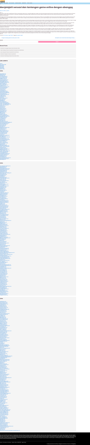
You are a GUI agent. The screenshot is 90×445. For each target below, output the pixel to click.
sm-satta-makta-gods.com (5, 409)
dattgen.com (2, 371)
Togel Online (29, 2)
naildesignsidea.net (3, 357)
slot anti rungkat (72, 435)
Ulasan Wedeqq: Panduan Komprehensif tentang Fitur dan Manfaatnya (12, 50)
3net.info (1, 342)
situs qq (21, 435)
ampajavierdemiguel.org (4, 309)
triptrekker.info (3, 239)
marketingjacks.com (4, 152)
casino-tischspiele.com (4, 104)
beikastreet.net (3, 74)
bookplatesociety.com (4, 335)
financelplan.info (3, 173)
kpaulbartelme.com (3, 255)
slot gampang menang (69, 437)
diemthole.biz (2, 112)
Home (1, 2)
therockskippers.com (4, 143)
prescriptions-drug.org (4, 91)
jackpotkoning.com (3, 280)
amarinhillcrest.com (3, 98)
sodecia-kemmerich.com (4, 260)
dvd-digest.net (2, 136)
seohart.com (2, 415)
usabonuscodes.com (4, 408)
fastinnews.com (3, 277)
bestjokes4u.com (3, 186)
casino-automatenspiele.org (5, 104)
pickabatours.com (3, 171)
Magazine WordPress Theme (64, 443)
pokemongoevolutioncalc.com (5, 286)
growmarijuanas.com (4, 207)
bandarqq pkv (10, 435)
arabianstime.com (3, 366)
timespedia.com (3, 111)
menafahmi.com (3, 395)
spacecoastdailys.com (4, 412)
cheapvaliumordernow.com (5, 258)
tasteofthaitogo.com (4, 123)
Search (1, 40)
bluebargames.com (3, 80)
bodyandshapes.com (4, 425)
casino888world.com (4, 262)
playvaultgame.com (3, 290)
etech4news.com (3, 376)
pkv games (18, 35)
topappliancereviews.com (5, 153)
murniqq (5, 437)
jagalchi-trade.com (3, 323)
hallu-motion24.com (4, 142)
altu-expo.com (3, 350)
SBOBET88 (24, 2)
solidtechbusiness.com (4, 250)
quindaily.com (2, 419)
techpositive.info (3, 217)
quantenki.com (3, 244)
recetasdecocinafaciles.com (5, 356)
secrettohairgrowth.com (4, 123)
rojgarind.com (2, 203)
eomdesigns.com (3, 238)
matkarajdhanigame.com (4, 178)
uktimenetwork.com (4, 302)
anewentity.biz (2, 118)
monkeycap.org (3, 96)
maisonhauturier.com (4, 394)
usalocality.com (3, 304)
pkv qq (1, 435)
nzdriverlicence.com (4, 399)
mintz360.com (2, 191)
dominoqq (2, 66)
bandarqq (19, 437)
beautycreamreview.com (4, 369)
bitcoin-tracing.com (4, 424)
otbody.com (2, 105)
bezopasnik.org (3, 125)
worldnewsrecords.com (4, 249)
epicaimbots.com (3, 375)
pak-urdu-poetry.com (4, 218)
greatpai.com (2, 358)
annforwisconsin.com (4, 314)
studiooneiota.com (3, 229)
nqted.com (2, 398)
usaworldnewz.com (3, 303)
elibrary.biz (2, 347)
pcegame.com (2, 401)
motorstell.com (3, 90)
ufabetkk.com (2, 113)
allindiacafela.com (3, 144)
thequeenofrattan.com (4, 225)
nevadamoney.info (3, 133)
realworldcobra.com (4, 230)
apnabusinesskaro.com (4, 158)
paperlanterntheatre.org (4, 359)
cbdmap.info (2, 176)
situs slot (1, 435)
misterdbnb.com (3, 262)
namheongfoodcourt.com (5, 139)
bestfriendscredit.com (4, 346)
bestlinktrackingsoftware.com (5, 268)
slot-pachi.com (3, 197)
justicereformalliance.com (5, 325)
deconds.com (2, 429)
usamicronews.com (3, 284)
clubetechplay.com (3, 274)
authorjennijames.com (4, 351)
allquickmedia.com (3, 114)
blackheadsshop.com (4, 253)
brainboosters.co (3, 310)
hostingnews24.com (3, 388)
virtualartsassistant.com (4, 256)
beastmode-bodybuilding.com (5, 172)
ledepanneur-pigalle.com (4, 135)
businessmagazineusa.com (5, 245)
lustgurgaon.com (3, 187)
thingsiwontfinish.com (4, 295)
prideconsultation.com (4, 184)
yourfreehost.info (3, 330)
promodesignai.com (3, 417)
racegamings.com (3, 288)
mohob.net (2, 191)
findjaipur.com (2, 315)
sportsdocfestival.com (4, 293)
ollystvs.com (2, 221)
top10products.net (3, 171)
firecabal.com (2, 380)
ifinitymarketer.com (3, 279)
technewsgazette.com (4, 115)
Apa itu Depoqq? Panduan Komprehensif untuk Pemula (10, 52)
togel (22, 35)
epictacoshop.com (3, 130)
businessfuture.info (3, 174)
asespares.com (3, 365)
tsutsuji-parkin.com (3, 353)
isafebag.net (2, 100)
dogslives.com (2, 223)
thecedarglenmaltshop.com (5, 165)
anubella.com (2, 421)
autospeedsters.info (3, 232)
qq (27, 437)
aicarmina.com (3, 312)
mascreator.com (3, 394)
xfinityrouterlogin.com (4, 151)
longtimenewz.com (3, 282)
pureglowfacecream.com (5, 116)
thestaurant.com (3, 267)
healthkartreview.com (4, 385)
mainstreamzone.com (4, 206)
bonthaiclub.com (3, 333)
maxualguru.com (3, 195)
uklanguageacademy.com (5, 168)
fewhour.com (2, 204)
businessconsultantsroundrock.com (6, 426)
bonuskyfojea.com (3, 270)
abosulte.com (2, 420)
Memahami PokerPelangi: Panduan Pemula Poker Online (10, 55)
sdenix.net (2, 97)
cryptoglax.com (3, 326)
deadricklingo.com (3, 235)
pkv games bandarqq (14, 436)
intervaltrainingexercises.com (5, 264)
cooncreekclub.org (3, 77)
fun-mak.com (2, 261)
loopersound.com (3, 323)
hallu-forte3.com (3, 141)
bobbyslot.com (3, 189)
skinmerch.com (3, 320)
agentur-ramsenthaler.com (5, 237)
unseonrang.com (3, 217)
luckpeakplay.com (3, 283)
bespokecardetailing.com (5, 345)
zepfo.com (2, 404)
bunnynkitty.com (3, 124)
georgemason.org (3, 166)
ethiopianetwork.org (4, 210)
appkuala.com (2, 119)
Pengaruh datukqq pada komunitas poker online (10, 37)
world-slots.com (3, 179)
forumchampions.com (4, 79)
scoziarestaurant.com (4, 414)
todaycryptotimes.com (4, 407)
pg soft (56, 435)
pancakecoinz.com (3, 182)
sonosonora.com (3, 336)
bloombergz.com (3, 101)
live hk (1, 63)
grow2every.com (3, 383)
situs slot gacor (65, 435)
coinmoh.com (2, 369)
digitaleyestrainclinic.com (4, 149)
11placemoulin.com (3, 190)
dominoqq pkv (14, 437)
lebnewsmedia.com (3, 336)
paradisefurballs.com (4, 198)
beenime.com (2, 259)
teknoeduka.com (3, 406)
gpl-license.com (3, 382)
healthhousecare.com (4, 384)
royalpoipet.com (3, 266)
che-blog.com (2, 181)
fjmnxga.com (2, 126)
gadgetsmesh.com (3, 211)
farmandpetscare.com (4, 214)
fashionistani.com (3, 378)
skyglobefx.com (3, 236)
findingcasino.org (3, 230)
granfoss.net (2, 143)
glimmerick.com (3, 317)
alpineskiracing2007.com (4, 145)
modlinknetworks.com (4, 281)
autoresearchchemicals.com (5, 157)
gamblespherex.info (3, 237)
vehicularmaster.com (4, 307)
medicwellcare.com (3, 246)
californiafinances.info (4, 131)
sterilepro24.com (3, 250)
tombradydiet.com (3, 332)
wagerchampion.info (4, 233)
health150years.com (4, 91)
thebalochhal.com (3, 306)
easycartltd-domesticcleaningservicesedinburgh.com (10, 430)
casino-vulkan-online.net (4, 146)
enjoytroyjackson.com (4, 375)
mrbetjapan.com (3, 117)
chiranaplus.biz (3, 137)
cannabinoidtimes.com (4, 200)
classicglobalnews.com (4, 427)
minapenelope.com (3, 324)
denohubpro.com (3, 226)
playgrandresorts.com (4, 291)
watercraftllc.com (3, 361)
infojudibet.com (3, 175)
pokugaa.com (2, 289)
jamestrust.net (2, 106)
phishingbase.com (3, 287)
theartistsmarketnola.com (5, 136)
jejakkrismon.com (3, 111)
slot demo (47, 436)
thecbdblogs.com (3, 156)
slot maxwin (60, 435)
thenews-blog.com (3, 407)
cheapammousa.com (4, 355)
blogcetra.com (3, 219)
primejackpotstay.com (4, 288)
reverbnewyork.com (4, 319)
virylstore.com (2, 89)
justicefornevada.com (4, 211)
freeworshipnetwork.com (4, 360)
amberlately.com (3, 310)
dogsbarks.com (3, 373)
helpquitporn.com (3, 386)
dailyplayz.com (3, 275)
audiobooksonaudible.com (5, 422)
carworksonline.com (4, 87)
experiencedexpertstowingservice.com (7, 252)
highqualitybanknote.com (4, 387)
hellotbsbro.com (3, 213)
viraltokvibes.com (3, 93)
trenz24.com (2, 107)
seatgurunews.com (3, 341)
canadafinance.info (3, 132)
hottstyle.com (2, 388)
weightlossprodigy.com (4, 192)
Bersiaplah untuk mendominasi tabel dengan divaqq (64, 37)
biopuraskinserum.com (4, 130)
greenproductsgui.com (4, 201)
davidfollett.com (3, 317)
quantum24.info (3, 243)
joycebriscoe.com (3, 311)
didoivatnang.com (3, 372)
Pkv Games (6, 2)
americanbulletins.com (4, 364)
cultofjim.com (2, 316)
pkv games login (3, 64)
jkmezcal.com (2, 263)
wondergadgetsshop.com (5, 340)
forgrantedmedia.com (4, 85)
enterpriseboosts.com (4, 102)
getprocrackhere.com (4, 276)
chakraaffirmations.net (4, 185)
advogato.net (2, 99)
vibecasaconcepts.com (4, 243)
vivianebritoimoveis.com (4, 94)
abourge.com (2, 362)
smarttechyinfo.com (4, 193)
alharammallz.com (3, 363)
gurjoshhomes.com (3, 331)
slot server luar (43, 435)
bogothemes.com (3, 328)
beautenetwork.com (4, 423)
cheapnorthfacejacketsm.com (5, 330)
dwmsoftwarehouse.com (4, 374)
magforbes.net (3, 95)
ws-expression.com (3, 402)
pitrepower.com (3, 147)
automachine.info (3, 231)
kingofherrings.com (3, 117)
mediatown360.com (3, 148)
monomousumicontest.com (5, 234)
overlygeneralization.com (4, 209)
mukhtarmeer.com (3, 396)
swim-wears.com (3, 84)
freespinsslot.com (3, 198)
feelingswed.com (3, 379)
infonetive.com (3, 129)
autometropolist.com (4, 368)
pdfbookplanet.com (3, 224)
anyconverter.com (3, 110)
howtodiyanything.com (4, 389)
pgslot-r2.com (2, 401)
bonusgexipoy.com (3, 272)
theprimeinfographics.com (5, 257)
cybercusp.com (3, 427)
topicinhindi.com (3, 167)
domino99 (5, 435)
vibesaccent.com (3, 308)
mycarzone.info (3, 242)
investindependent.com (4, 391)
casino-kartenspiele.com (4, 103)
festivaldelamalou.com (4, 81)
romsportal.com (3, 292)
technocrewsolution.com (4, 92)
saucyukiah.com (3, 73)
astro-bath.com (3, 349)
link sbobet (49, 435)
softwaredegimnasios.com (5, 410)
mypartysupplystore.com (5, 313)
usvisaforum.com (3, 321)
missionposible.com (3, 150)
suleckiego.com (3, 159)
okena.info (2, 343)
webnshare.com (3, 208)
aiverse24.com (2, 420)
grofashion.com (3, 285)
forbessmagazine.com (4, 381)
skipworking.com (3, 108)
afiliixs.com (2, 362)
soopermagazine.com (4, 411)
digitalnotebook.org (3, 194)
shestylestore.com (3, 294)
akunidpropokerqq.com (4, 344)
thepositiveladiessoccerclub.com (6, 356)
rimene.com (2, 134)
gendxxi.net (2, 240)
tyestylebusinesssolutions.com (5, 265)
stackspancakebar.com (4, 138)
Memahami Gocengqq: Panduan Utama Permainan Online (10, 48)
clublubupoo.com (3, 269)
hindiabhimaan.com (3, 155)
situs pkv (20, 435)
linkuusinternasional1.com (4, 337)
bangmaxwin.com (3, 128)
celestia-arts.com (3, 78)
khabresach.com (3, 156)
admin (8, 10)
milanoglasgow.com (3, 140)
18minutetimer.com (3, 204)
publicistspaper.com (4, 418)
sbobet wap (61, 436)
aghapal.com (2, 349)
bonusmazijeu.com (3, 269)
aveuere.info (2, 199)
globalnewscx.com (3, 222)
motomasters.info (3, 241)
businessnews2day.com (4, 248)
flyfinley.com (2, 183)
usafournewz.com (3, 305)
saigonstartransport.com (4, 127)
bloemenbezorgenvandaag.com (6, 122)
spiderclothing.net (3, 339)
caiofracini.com (3, 216)
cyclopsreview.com (3, 370)
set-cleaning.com (3, 416)
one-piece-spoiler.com (4, 228)
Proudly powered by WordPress (53, 443)
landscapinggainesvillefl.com (5, 393)
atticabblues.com (3, 367)
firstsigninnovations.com (4, 82)
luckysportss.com (3, 282)
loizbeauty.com (3, 109)
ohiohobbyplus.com (3, 327)
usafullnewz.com (3, 301)
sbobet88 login (66, 436)
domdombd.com (3, 275)
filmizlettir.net (2, 75)
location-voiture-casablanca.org (6, 254)
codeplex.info (2, 343)
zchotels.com (2, 403)
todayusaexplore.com (4, 304)
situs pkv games (33, 435)
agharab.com (2, 354)
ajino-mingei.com (3, 329)
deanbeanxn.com (3, 177)
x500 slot (38, 435)
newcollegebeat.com (4, 318)
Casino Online (18, 2)
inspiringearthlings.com (4, 390)
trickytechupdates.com (4, 154)
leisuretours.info (3, 212)
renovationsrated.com (4, 414)
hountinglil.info (2, 184)
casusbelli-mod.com (4, 334)
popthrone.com (3, 178)
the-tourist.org (3, 98)
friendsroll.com (3, 338)
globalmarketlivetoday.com (5, 381)
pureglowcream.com (4, 121)
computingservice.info (4, 215)
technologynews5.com (4, 405)
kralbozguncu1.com (3, 392)
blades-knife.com (3, 227)
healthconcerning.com (4, 202)
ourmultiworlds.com (3, 76)
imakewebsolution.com (4, 180)
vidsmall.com (2, 247)
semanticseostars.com (4, 205)
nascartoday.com (3, 397)
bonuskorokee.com (3, 271)
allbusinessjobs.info (3, 170)
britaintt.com (2, 428)
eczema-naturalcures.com (5, 348)
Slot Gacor (11, 2)
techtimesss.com (3, 88)
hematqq (9, 437)
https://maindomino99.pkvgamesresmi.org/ (8, 438)
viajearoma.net (3, 352)
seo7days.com (2, 120)
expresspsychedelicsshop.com (5, 377)
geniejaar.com (2, 188)
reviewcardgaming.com (4, 251)
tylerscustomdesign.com (4, 86)
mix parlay (52, 436)
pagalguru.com (3, 400)
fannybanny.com (3, 278)
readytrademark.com (4, 413)
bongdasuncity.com (3, 196)
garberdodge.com (3, 83)
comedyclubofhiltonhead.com (5, 256)
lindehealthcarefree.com (4, 169)
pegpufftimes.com (3, 78)
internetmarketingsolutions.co (5, 220)
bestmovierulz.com (3, 322)
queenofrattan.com (3, 224)
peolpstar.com (3, 85)
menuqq (1, 437)
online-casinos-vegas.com (5, 150)
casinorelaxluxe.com (4, 273)
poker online (2, 68)
